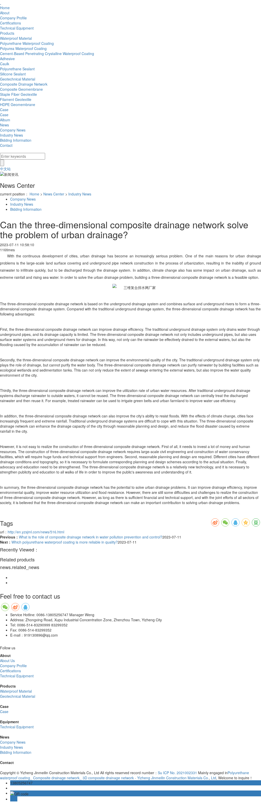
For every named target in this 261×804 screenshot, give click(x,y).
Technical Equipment (17, 675)
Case (4, 711)
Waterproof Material (16, 691)
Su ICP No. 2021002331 (177, 772)
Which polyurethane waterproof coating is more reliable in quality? (64, 542)
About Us (7, 660)
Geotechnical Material (17, 696)
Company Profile (13, 665)
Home (34, 193)
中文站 (5, 168)
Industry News (79, 193)
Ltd (213, 777)
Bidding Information (26, 209)
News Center (53, 193)
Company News (23, 199)
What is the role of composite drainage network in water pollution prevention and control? (90, 536)
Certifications (10, 670)
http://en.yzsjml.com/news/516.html (36, 531)
